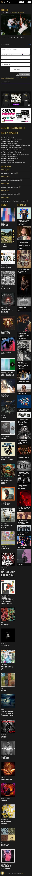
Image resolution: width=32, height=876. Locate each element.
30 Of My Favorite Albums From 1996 (8, 173)
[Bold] (2, 54)
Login (29, 44)
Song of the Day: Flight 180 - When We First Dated (11, 153)
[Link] (17, 54)
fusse (22, 873)
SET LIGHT (21, 1)
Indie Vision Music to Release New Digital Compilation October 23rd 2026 (15, 145)
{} (18, 54)
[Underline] (6, 54)
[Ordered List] (10, 54)
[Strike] (8, 54)
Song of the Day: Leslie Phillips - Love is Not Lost (10, 158)
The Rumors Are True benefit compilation (9, 156)
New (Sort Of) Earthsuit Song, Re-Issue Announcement (11, 139)
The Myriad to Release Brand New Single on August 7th (11, 151)
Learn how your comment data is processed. (14, 78)
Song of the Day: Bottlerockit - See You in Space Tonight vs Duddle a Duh (15, 154)
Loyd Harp (13, 12)
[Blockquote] (13, 54)
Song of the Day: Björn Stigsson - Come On (9, 194)
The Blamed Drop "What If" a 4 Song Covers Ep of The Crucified (13, 149)
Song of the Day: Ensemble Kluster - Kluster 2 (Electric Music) (13, 162)
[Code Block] (15, 54)
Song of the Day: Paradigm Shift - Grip (8, 160)
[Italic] (4, 54)
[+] (20, 54)
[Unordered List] (11, 54)
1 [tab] (2, 121)
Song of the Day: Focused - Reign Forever (9, 143)
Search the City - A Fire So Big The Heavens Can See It (11, 147)
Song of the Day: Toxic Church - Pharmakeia (9, 141)
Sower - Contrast (4, 136)
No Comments (21, 12)
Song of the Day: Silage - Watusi (7, 138)
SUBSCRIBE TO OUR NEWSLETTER (13, 127)
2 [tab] (4, 121)
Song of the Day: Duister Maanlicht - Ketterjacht (10, 180)
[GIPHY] (22, 54)
